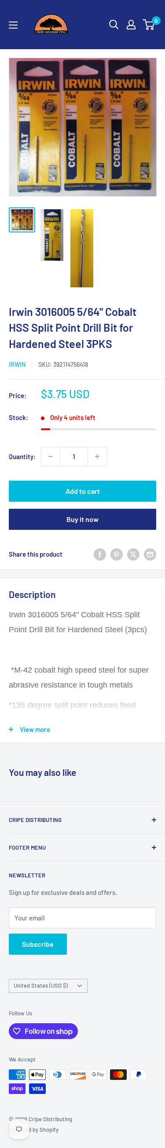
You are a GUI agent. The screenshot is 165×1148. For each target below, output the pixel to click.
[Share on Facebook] (100, 554)
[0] (148, 24)
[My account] (131, 24)
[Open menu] (13, 25)
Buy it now (82, 519)
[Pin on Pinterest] (116, 554)
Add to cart (83, 491)
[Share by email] (150, 554)
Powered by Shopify (34, 1129)
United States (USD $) (41, 985)
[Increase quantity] (97, 456)
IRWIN (17, 364)
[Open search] (114, 24)
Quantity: (22, 456)
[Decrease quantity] (50, 456)
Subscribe (38, 944)
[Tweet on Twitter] (133, 554)
